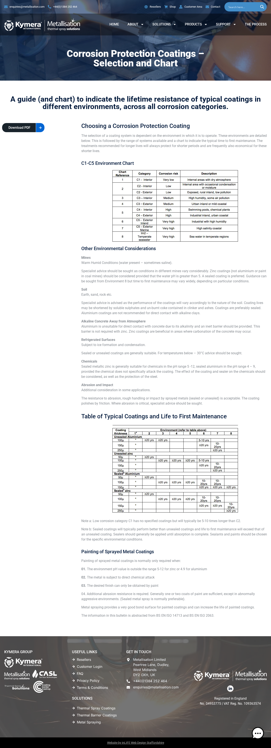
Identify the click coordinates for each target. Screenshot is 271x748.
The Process (256, 24)
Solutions (161, 24)
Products (193, 24)
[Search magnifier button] (262, 7)
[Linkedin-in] (230, 688)
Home (114, 24)
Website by (135, 742)
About (132, 24)
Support (223, 24)
